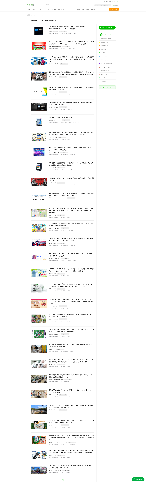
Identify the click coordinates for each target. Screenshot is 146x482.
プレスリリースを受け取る (108, 87)
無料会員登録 (113, 9)
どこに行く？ (104, 56)
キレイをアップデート (106, 81)
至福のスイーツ (104, 60)
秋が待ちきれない (105, 49)
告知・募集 (53, 9)
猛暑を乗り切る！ (105, 42)
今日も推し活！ (104, 77)
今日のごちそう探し (105, 67)
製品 (33, 9)
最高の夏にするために (106, 38)
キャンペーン (46, 9)
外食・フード (70, 9)
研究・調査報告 (62, 9)
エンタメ (93, 9)
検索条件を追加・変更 (108, 27)
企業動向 (78, 9)
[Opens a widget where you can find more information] (138, 479)
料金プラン (111, 1)
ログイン (117, 1)
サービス (38, 9)
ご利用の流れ (105, 1)
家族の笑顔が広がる (105, 70)
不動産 (87, 9)
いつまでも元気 (104, 45)
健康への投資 (104, 74)
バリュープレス (32, 5)
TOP (29, 9)
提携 (83, 9)
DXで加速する (104, 53)
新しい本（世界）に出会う (107, 63)
